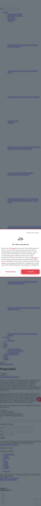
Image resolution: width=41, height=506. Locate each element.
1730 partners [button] (13, 248)
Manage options (10, 271)
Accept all (30, 271)
